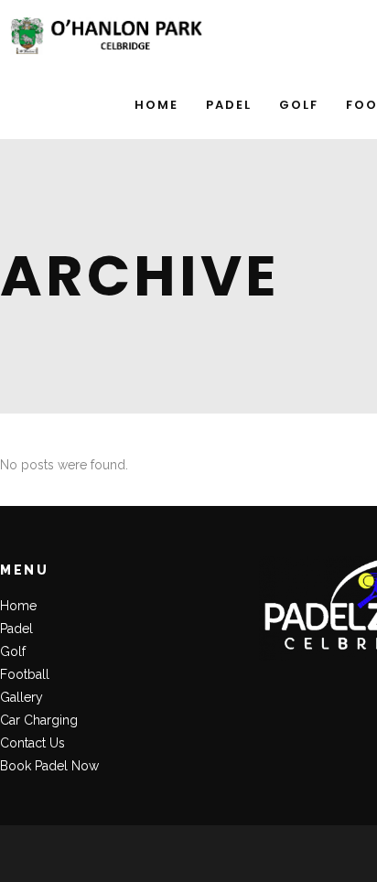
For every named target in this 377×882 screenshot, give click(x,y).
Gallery (21, 697)
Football (24, 674)
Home (18, 605)
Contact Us (32, 743)
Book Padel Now (49, 765)
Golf (13, 651)
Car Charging (39, 720)
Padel (16, 628)
